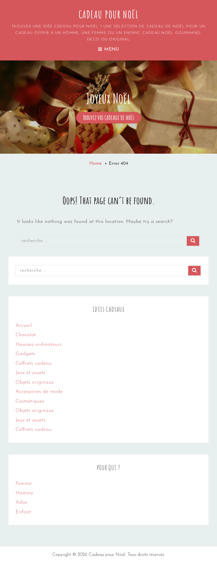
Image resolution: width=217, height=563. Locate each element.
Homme (24, 493)
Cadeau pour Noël (109, 14)
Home (96, 163)
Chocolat (26, 335)
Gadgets (25, 354)
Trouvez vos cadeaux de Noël (112, 118)
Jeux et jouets (30, 372)
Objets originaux (34, 382)
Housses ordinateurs (39, 344)
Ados (21, 502)
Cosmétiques (30, 401)
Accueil (24, 325)
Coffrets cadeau (34, 363)
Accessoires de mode (39, 391)
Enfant (23, 512)
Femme (24, 483)
